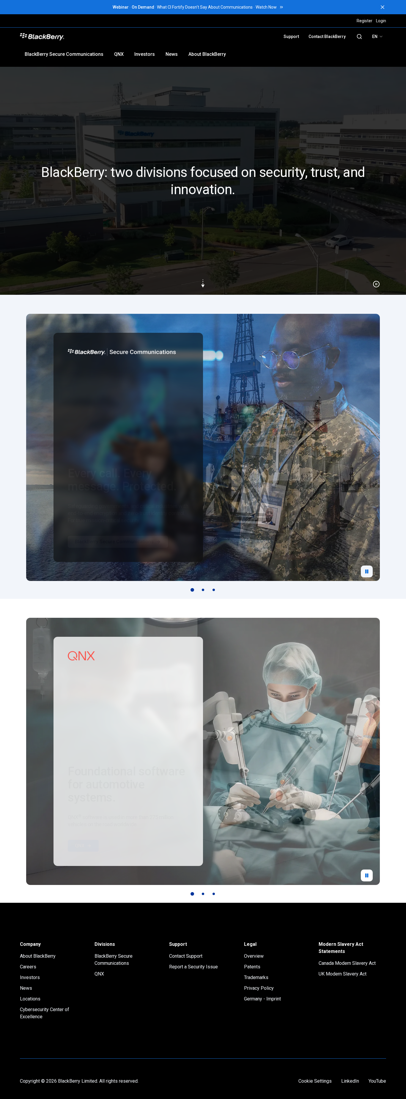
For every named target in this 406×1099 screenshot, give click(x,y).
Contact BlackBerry (327, 36)
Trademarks (256, 977)
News (172, 54)
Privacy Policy (259, 988)
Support (291, 36)
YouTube (377, 1081)
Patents (252, 967)
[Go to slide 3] (213, 589)
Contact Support (185, 956)
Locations (30, 999)
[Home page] (83, 36)
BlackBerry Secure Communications (64, 54)
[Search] (359, 36)
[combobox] (377, 36)
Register (364, 20)
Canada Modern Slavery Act (347, 963)
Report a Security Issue (193, 967)
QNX (119, 54)
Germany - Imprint (262, 999)
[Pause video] (374, 282)
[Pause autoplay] (367, 571)
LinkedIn (350, 1081)
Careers (28, 967)
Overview (254, 956)
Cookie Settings (315, 1081)
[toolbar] (203, 590)
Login (381, 20)
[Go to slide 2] (203, 589)
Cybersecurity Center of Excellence (44, 1013)
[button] (203, 181)
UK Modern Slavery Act (342, 974)
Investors (144, 54)
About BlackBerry (207, 54)
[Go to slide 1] (192, 589)
